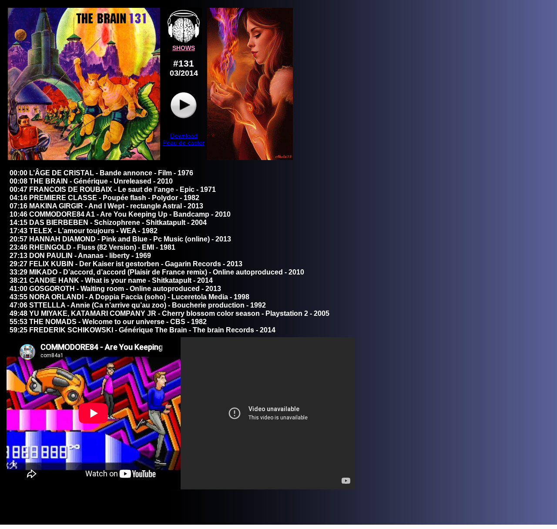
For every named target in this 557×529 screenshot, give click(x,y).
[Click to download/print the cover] (84, 157)
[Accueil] (183, 42)
